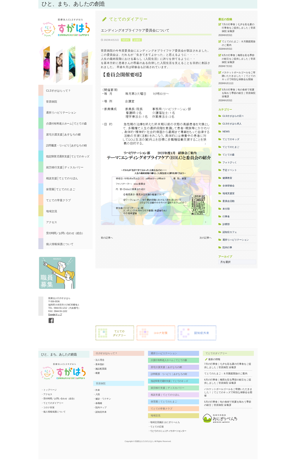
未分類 (226, 208)
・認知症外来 (100, 412)
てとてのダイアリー (128, 19)
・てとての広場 (156, 426)
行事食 (226, 216)
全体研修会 (229, 185)
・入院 (96, 394)
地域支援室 (229, 193)
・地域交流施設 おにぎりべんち (164, 422)
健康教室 (227, 178)
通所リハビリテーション (236, 239)
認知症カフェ (230, 232)
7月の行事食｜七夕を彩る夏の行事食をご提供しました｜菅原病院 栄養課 (238, 28)
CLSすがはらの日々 (233, 116)
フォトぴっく (230, 162)
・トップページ (49, 390)
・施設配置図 (100, 368)
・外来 (96, 390)
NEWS (125, 40)
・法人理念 (98, 360)
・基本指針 (98, 364)
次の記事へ (206, 237)
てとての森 (229, 154)
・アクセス (46, 394)
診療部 (137, 40)
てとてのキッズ (231, 139)
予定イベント (230, 170)
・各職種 (97, 403)
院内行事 (227, 247)
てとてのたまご (231, 147)
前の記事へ (107, 237)
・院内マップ (100, 407)
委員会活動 (229, 201)
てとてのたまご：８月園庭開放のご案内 (238, 43)
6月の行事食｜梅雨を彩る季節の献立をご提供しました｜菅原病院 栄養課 (238, 58)
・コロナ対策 (47, 407)
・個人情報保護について (53, 411)
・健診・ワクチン (102, 398)
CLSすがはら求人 (232, 123)
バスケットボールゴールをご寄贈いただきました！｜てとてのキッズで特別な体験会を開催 (238, 76)
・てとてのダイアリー (52, 403)
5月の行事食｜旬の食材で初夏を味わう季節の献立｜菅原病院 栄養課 (238, 93)
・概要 (96, 373)
